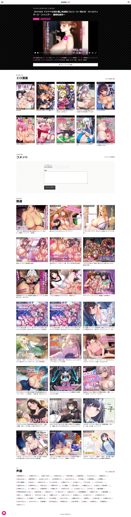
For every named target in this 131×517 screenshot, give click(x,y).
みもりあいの (71, 479)
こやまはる (55, 482)
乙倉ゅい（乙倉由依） (103, 485)
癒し (76, 60)
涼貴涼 (102, 479)
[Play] (35, 52)
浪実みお (22, 498)
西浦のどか (109, 498)
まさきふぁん (23, 501)
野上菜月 (77, 485)
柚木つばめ (47, 476)
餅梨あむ (104, 476)
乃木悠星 (55, 498)
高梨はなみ (39, 58)
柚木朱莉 (40, 492)
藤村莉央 (34, 479)
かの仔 (92, 488)
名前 (65, 165)
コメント (65, 170)
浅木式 (33, 482)
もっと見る (109, 79)
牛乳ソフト (52, 58)
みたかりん (34, 501)
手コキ (72, 60)
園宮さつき (95, 492)
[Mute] (79, 52)
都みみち (72, 492)
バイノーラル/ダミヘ (47, 60)
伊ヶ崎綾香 (22, 482)
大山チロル (93, 476)
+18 (65, 2)
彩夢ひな (95, 501)
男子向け (52, 8)
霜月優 (45, 501)
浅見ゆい (78, 495)
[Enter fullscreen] (95, 52)
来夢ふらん (22, 488)
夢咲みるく (65, 501)
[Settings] (89, 52)
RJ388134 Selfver (45, 19)
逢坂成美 (82, 476)
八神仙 (86, 501)
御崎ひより (88, 485)
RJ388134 (36, 19)
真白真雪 (107, 492)
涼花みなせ (60, 476)
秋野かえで (35, 476)
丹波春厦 (64, 58)
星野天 (88, 498)
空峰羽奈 (104, 501)
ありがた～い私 (42, 495)
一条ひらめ (61, 492)
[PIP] (92, 52)
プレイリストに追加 (66, 65)
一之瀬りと (34, 488)
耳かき (80, 60)
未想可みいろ (102, 495)
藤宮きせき (77, 498)
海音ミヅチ (67, 482)
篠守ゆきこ (56, 485)
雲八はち (45, 485)
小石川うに (89, 495)
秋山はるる (22, 479)
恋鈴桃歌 (93, 479)
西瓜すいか (43, 482)
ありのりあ (65, 498)
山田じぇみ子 (45, 479)
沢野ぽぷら (34, 485)
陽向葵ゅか (23, 476)
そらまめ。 (89, 482)
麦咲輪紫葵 (83, 492)
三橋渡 (67, 485)
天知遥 (82, 479)
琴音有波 (45, 488)
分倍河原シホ (58, 479)
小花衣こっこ (81, 488)
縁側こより (55, 495)
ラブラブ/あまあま (59, 60)
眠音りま (30, 495)
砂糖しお (56, 488)
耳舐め (85, 60)
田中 (20, 495)
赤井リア (21, 505)
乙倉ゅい (78, 482)
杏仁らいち (67, 495)
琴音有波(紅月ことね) (25, 492)
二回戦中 (32, 498)
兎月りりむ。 (67, 488)
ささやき (37, 60)
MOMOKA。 (102, 482)
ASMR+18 (68, 514)
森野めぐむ (43, 498)
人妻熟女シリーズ (88, 58)
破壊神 (75, 58)
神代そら (50, 492)
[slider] (54, 53)
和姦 (67, 60)
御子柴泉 (71, 476)
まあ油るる (54, 501)
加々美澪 (76, 501)
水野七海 (98, 498)
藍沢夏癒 (102, 488)
